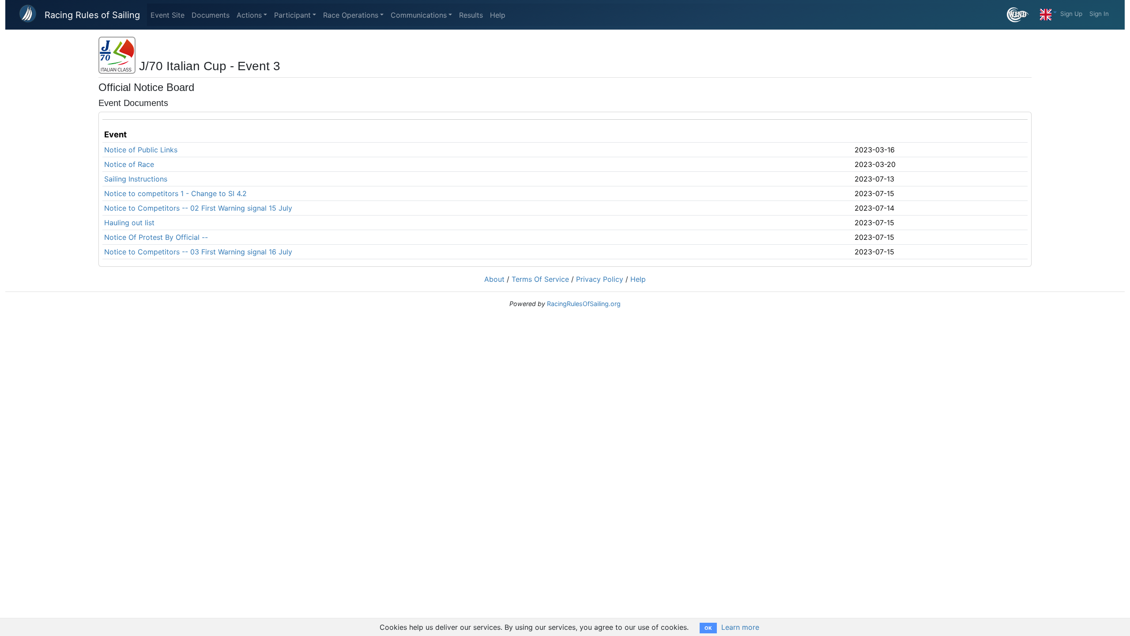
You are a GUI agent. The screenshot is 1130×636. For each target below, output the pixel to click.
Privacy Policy (599, 279)
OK (708, 628)
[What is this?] (1021, 15)
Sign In (1099, 13)
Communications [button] (419, 15)
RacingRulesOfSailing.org (584, 303)
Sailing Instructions (135, 178)
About (494, 279)
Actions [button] (249, 15)
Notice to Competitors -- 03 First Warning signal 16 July (198, 251)
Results (471, 15)
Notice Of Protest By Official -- (156, 237)
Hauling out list (129, 222)
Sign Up (1071, 13)
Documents (211, 15)
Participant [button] (292, 15)
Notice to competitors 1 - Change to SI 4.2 (175, 193)
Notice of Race (129, 164)
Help (497, 15)
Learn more (740, 627)
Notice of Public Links (140, 149)
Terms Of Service (540, 279)
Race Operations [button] (350, 15)
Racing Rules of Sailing (92, 15)
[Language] (1048, 12)
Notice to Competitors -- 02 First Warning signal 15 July (198, 208)
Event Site (168, 15)
